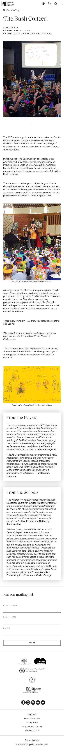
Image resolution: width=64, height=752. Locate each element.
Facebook (22, 703)
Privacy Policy (32, 723)
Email (7, 628)
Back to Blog (13, 10)
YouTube (37, 703)
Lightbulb (35, 740)
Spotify (32, 703)
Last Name (10, 617)
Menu (61, 4)
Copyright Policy (32, 730)
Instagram (27, 703)
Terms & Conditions (32, 719)
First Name (10, 606)
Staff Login (32, 715)
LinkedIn (42, 703)
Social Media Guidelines (32, 726)
